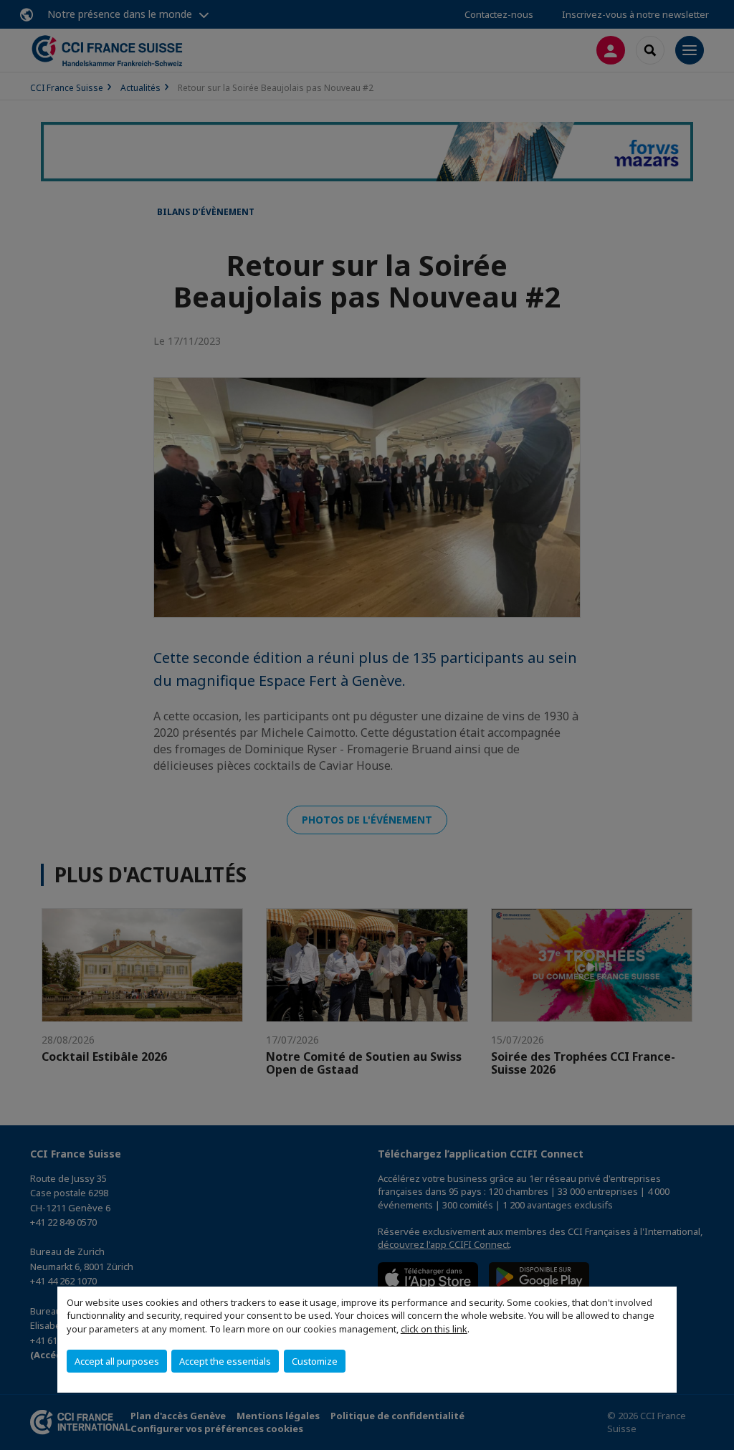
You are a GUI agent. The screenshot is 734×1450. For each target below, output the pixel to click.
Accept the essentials (225, 1361)
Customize (315, 1361)
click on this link (434, 1328)
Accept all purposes (117, 1361)
